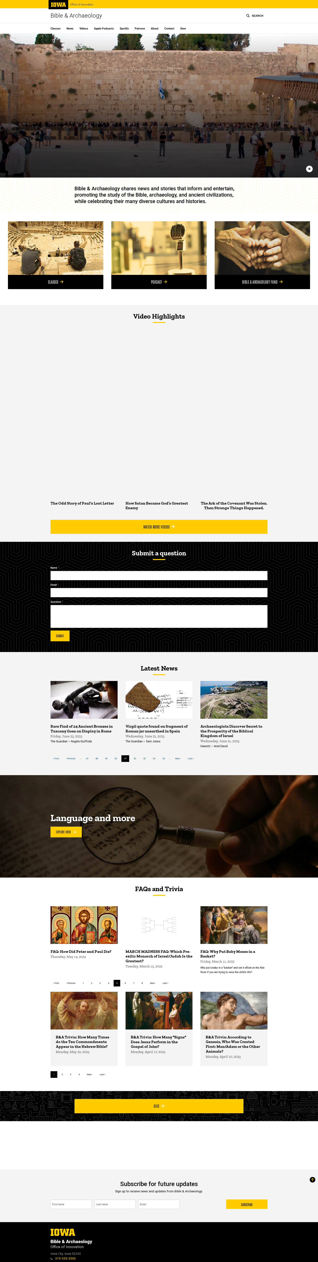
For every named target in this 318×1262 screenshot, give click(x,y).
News (70, 28)
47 (88, 758)
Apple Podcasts (104, 28)
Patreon (140, 28)
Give (183, 28)
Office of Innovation (81, 4)
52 (136, 758)
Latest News (159, 668)
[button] (254, 15)
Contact (169, 28)
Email (54, 585)
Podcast (156, 281)
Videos (84, 28)
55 (164, 758)
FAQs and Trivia (159, 889)
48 (97, 758)
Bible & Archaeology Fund (260, 281)
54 (155, 758)
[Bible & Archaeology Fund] (262, 248)
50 (117, 758)
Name (54, 567)
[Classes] (55, 248)
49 (107, 758)
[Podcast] (159, 248)
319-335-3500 (65, 1258)
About (154, 28)
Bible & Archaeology (76, 16)
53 (145, 758)
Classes (56, 28)
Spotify (124, 28)
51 (126, 759)
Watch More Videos (156, 526)
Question (56, 602)
